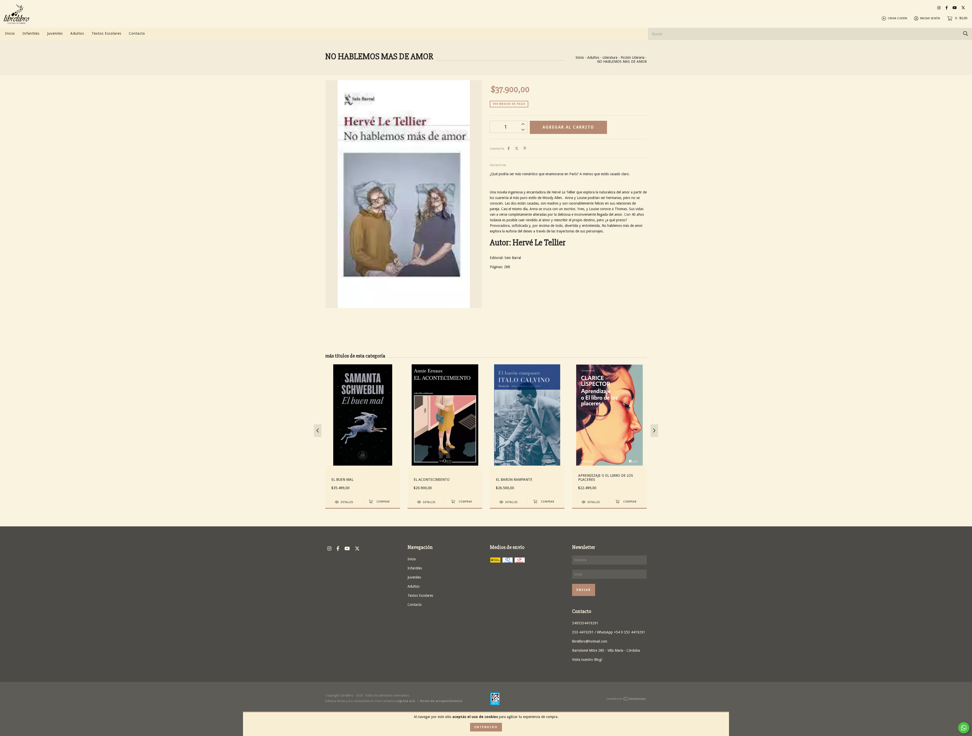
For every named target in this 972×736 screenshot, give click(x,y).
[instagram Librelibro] (939, 8)
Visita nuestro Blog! (587, 660)
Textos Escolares (106, 33)
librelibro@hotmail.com (589, 641)
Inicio (10, 33)
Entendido (486, 727)
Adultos (77, 33)
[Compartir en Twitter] (516, 148)
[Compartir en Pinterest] (524, 148)
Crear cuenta (897, 18)
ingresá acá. (406, 701)
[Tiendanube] (626, 700)
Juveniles (55, 33)
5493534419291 (585, 623)
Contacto (137, 33)
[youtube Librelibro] (954, 8)
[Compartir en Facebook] (508, 148)
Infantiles (31, 33)
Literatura (609, 57)
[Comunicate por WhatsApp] (963, 727)
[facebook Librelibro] (946, 8)
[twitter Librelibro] (963, 8)
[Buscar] (965, 33)
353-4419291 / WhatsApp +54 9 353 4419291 (608, 632)
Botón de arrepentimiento (441, 701)
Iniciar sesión (930, 18)
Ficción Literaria (632, 57)
